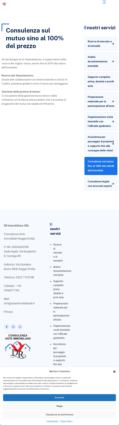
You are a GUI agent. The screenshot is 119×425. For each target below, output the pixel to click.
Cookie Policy (52, 421)
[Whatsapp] (20, 326)
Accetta (59, 397)
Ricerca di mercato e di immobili (100, 43)
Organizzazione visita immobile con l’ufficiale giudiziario (100, 121)
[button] (114, 371)
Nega (60, 406)
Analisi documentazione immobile (97, 61)
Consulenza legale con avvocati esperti (100, 183)
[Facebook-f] (6, 326)
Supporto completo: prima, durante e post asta (100, 81)
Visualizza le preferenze (59, 414)
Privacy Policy (66, 421)
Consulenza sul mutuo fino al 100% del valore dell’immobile (101, 166)
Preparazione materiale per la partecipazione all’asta (101, 101)
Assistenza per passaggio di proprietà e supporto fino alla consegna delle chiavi (101, 144)
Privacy (8, 311)
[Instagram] (13, 326)
